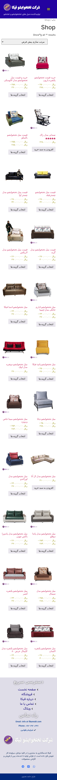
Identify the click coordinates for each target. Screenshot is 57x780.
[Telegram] (23, 766)
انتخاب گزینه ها (46, 94)
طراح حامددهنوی (28, 776)
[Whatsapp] (34, 766)
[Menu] (48, 9)
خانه (54, 20)
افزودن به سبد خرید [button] (43, 149)
